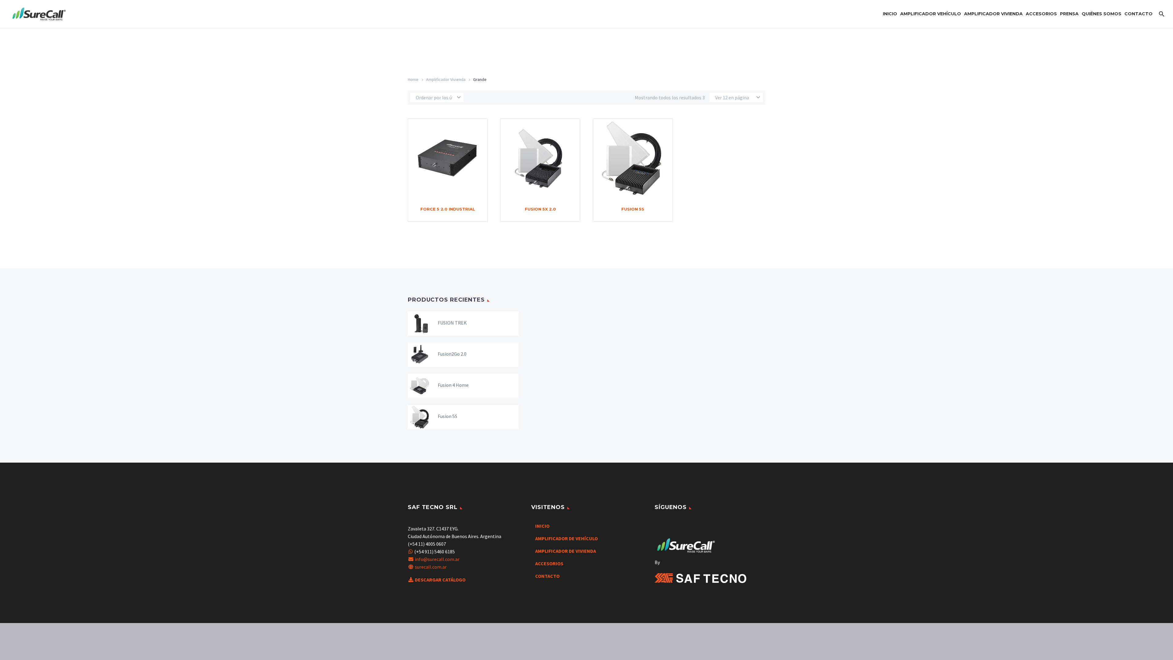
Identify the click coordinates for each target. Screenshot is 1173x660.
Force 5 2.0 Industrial (447, 209)
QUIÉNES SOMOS (1101, 13)
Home (413, 79)
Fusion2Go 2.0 (452, 354)
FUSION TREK (452, 323)
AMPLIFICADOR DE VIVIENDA (565, 551)
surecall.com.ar (431, 567)
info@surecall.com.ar (437, 559)
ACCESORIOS (549, 563)
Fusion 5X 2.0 (540, 209)
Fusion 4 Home (453, 385)
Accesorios (1041, 13)
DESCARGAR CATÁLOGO (440, 580)
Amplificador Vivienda (993, 13)
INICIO (542, 526)
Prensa (1069, 13)
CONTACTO (1138, 13)
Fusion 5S (632, 209)
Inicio (890, 13)
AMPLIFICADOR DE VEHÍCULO (566, 538)
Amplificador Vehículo (930, 13)
